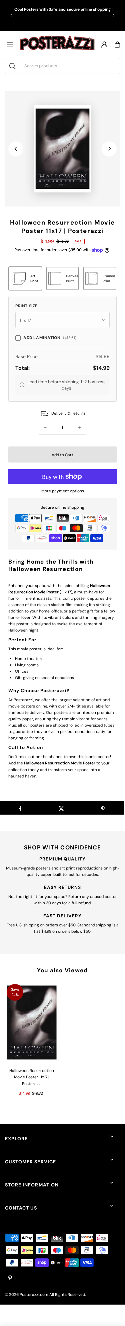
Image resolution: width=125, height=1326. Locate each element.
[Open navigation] (11, 44)
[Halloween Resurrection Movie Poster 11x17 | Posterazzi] (31, 1022)
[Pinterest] (10, 1278)
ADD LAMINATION (49, 337)
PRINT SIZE (26, 306)
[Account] (104, 45)
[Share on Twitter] (61, 808)
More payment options (62, 491)
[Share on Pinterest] (103, 808)
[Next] (113, 15)
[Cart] (117, 45)
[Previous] (11, 15)
